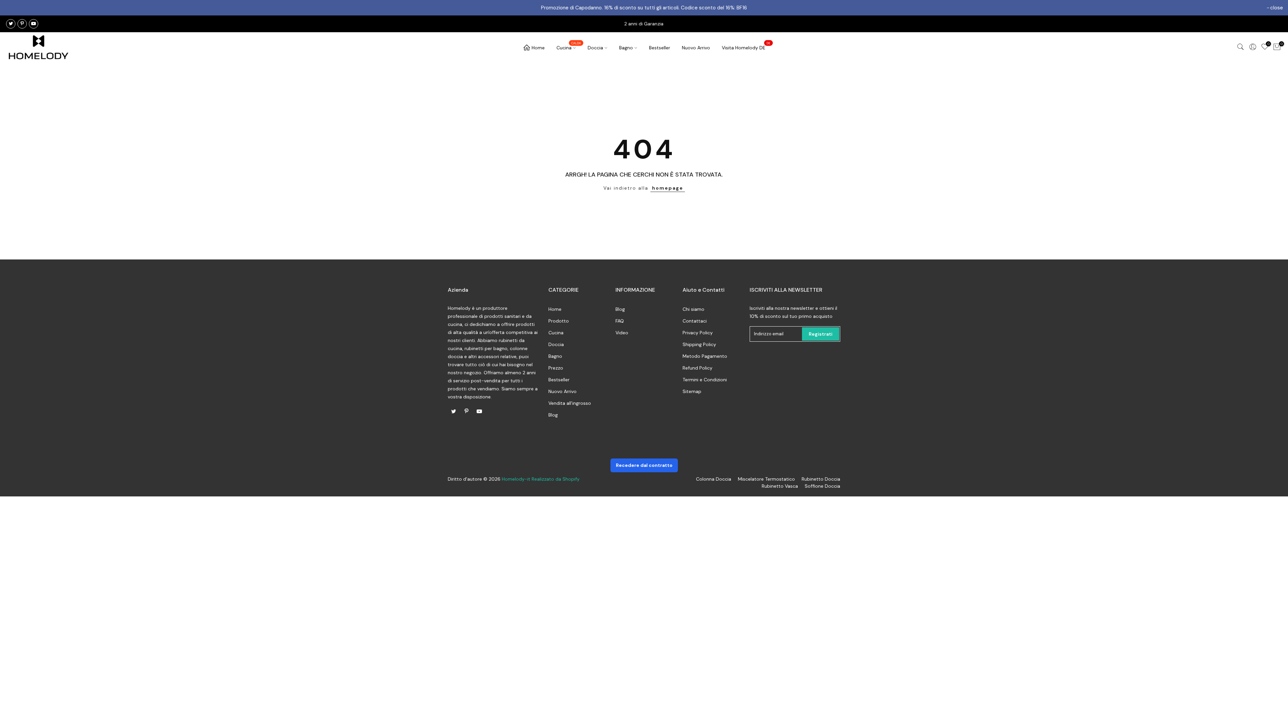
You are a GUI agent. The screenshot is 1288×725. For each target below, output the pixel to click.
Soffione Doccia (822, 486)
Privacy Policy (698, 333)
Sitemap (692, 391)
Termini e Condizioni (705, 380)
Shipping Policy (699, 344)
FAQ (619, 321)
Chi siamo (693, 309)
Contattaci (695, 321)
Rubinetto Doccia (821, 479)
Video (621, 333)
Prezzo (555, 368)
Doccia (595, 48)
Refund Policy (697, 368)
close (1276, 7)
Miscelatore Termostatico (766, 479)
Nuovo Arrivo (696, 48)
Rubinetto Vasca (780, 486)
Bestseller (659, 48)
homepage (667, 188)
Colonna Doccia (713, 479)
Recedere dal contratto (644, 465)
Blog (553, 415)
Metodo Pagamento (705, 356)
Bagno (626, 48)
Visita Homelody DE (746, 46)
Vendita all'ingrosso (569, 403)
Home (538, 48)
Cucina (568, 46)
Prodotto (558, 321)
